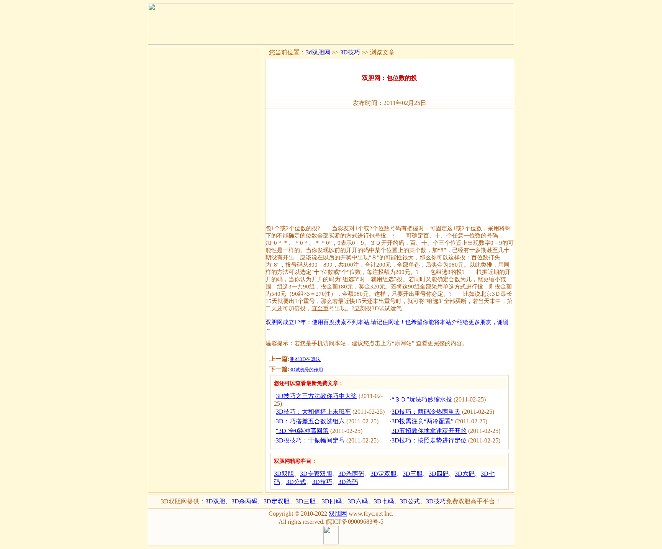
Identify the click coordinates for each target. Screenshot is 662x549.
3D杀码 (348, 482)
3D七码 (384, 501)
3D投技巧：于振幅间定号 (310, 440)
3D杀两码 (351, 473)
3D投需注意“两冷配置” (423, 421)
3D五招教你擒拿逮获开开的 (429, 431)
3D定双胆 (383, 473)
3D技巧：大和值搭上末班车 (313, 411)
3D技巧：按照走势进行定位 (429, 440)
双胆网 (338, 513)
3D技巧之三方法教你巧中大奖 (316, 396)
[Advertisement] (389, 163)
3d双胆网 (318, 52)
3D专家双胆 (316, 473)
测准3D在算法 (305, 359)
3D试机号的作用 (306, 369)
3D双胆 (284, 473)
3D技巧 (350, 52)
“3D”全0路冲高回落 (302, 431)
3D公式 (296, 482)
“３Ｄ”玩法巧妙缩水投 (422, 399)
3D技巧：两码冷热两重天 (426, 411)
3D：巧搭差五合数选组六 (310, 421)
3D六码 (465, 473)
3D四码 (439, 473)
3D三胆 (413, 473)
